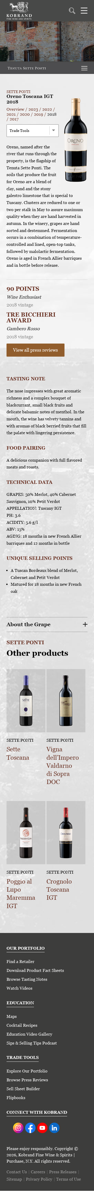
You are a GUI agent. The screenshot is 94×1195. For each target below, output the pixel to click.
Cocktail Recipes (22, 1025)
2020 (25, 114)
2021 (11, 114)
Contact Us (17, 1171)
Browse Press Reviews (27, 1079)
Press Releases (63, 1171)
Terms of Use (68, 1179)
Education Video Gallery (29, 1034)
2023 (33, 109)
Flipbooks (16, 1097)
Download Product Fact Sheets (35, 970)
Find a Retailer (20, 961)
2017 (14, 119)
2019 (38, 114)
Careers (38, 1171)
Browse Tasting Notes (27, 979)
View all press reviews (35, 350)
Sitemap (14, 1179)
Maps (12, 1016)
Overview (15, 109)
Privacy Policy (39, 1179)
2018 (52, 114)
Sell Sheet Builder (23, 1088)
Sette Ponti (18, 92)
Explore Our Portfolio (27, 1071)
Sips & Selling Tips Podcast (32, 1043)
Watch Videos (19, 988)
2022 (47, 109)
